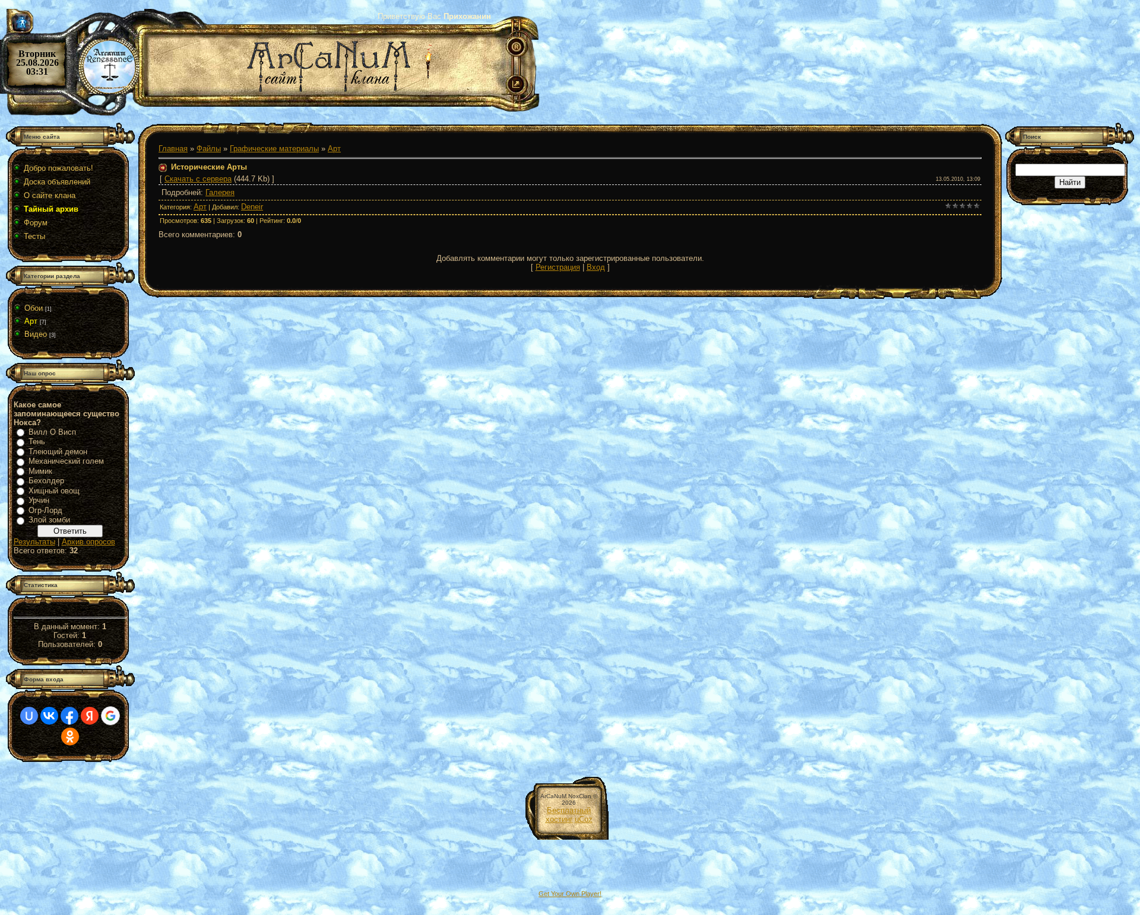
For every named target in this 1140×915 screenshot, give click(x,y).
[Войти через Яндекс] (90, 716)
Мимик (40, 471)
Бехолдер (46, 480)
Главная (173, 148)
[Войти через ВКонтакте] (49, 716)
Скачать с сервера (198, 178)
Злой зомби (49, 519)
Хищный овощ (54, 490)
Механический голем (66, 461)
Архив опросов (88, 541)
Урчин (38, 500)
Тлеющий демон (57, 451)
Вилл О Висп (52, 432)
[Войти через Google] (110, 715)
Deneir (252, 206)
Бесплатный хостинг (568, 815)
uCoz (584, 819)
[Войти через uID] (29, 716)
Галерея (220, 192)
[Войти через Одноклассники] (70, 736)
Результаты (34, 541)
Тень (36, 441)
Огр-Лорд (45, 510)
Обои (33, 308)
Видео (35, 334)
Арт (30, 321)
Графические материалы (274, 148)
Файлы (209, 148)
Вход (596, 267)
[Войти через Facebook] (69, 716)
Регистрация (558, 267)
